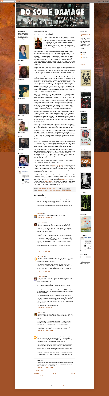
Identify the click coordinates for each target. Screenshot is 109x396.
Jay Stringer (40, 256)
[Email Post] (60, 188)
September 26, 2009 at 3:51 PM (44, 307)
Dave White (40, 213)
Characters (40, 190)
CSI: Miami (50, 190)
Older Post (72, 373)
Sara (38, 335)
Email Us (82, 64)
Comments (85, 57)
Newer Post (36, 373)
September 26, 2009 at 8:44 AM (44, 251)
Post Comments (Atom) (45, 376)
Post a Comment (39, 370)
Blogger (63, 385)
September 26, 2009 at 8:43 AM (44, 217)
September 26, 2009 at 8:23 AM (44, 209)
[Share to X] (66, 188)
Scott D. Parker (41, 276)
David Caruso (56, 190)
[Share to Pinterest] (69, 188)
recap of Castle (48, 181)
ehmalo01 (39, 312)
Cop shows (45, 190)
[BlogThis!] (64, 188)
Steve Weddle (40, 222)
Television (69, 190)
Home (54, 373)
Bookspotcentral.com (64, 179)
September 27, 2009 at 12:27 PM (45, 367)
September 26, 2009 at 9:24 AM (44, 271)
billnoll (53, 385)
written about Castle (57, 165)
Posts (83, 54)
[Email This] (63, 188)
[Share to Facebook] (68, 188)
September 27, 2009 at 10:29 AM (45, 356)
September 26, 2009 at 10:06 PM (45, 330)
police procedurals (63, 190)
